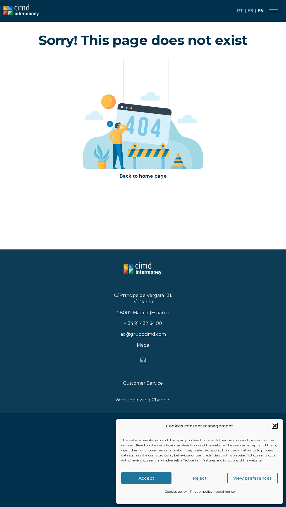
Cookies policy (176, 491)
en (261, 10)
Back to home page (143, 176)
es (250, 10)
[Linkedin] (143, 362)
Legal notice (225, 491)
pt (240, 10)
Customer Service (143, 383)
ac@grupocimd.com (143, 334)
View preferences (252, 478)
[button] (275, 426)
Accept (146, 478)
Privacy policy (201, 491)
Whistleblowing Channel (143, 400)
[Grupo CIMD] (115, 11)
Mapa (143, 345)
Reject (199, 478)
